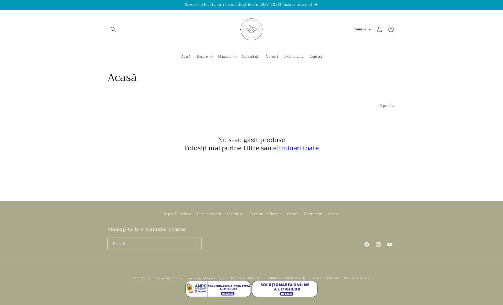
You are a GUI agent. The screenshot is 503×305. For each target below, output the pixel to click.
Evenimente (313, 214)
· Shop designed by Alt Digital (205, 278)
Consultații (236, 214)
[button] (113, 29)
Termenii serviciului (325, 278)
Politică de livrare (356, 278)
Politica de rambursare (246, 278)
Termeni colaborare (266, 214)
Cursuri (293, 214)
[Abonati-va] (195, 244)
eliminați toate (296, 148)
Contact (334, 214)
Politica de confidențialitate (287, 278)
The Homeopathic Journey (164, 278)
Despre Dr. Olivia (176, 214)
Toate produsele (209, 214)
